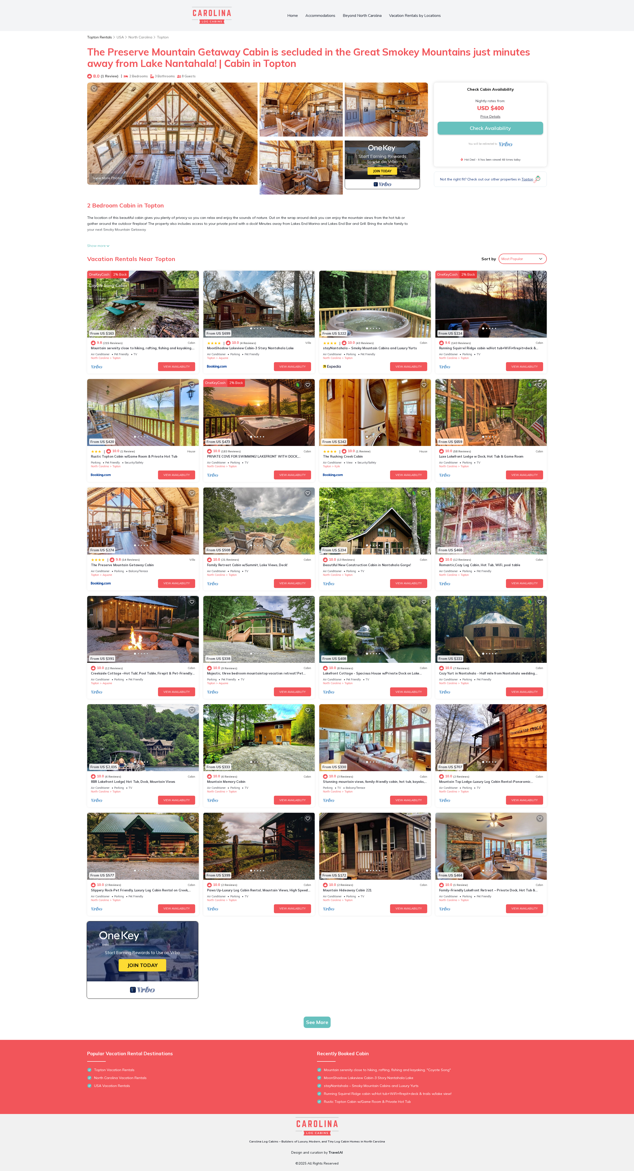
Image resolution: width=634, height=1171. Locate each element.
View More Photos (108, 178)
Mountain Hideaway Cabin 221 (347, 890)
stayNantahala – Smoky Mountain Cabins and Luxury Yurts (370, 348)
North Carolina (140, 37)
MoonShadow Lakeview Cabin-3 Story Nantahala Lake (250, 348)
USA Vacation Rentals (112, 1085)
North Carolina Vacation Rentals (120, 1078)
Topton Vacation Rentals (114, 1070)
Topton (163, 37)
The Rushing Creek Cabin (343, 456)
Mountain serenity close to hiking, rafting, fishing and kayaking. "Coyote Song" (387, 1070)
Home (292, 15)
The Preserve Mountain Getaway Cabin (122, 565)
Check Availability (490, 128)
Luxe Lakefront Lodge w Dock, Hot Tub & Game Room (481, 456)
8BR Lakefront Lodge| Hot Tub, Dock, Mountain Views (133, 782)
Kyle (337, 466)
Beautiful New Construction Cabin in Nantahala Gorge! (367, 565)
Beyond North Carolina (362, 15)
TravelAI (336, 1152)
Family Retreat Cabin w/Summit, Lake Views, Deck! (247, 565)
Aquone (223, 358)
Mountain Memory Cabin (226, 782)
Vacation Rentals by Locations (415, 15)
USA (120, 37)
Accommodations (320, 15)
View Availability (176, 366)
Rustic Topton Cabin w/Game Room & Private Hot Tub (134, 456)
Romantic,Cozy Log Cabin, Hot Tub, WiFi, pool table (479, 565)
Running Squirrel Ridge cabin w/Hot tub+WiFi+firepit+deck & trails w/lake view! (387, 1093)
